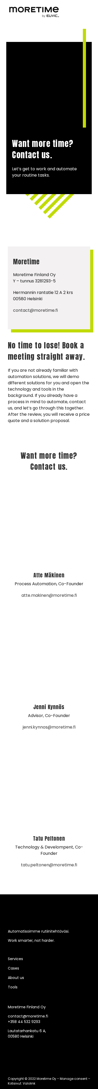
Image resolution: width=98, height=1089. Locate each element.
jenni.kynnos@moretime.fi (49, 727)
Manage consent (73, 1078)
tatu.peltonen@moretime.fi (49, 865)
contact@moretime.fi (35, 310)
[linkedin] (9, 1045)
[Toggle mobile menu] (88, 8)
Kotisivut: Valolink (21, 1083)
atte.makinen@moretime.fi (49, 595)
